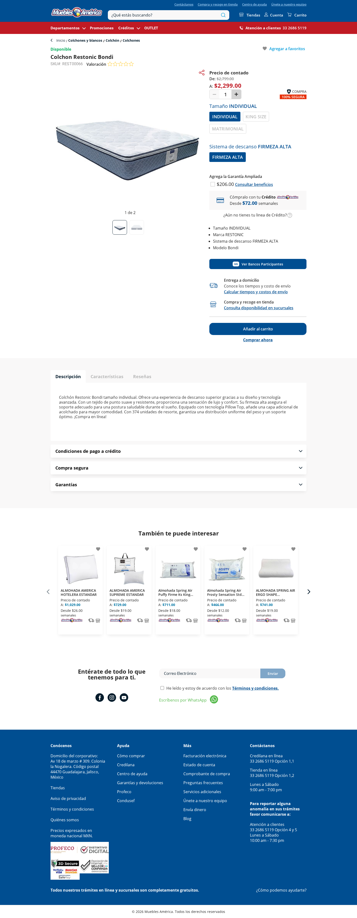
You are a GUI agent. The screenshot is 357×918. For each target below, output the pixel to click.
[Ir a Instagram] (112, 698)
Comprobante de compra (206, 773)
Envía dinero (194, 809)
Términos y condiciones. (255, 688)
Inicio (61, 40)
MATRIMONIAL (228, 129)
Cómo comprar (131, 755)
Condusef (126, 800)
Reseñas (142, 376)
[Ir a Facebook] (99, 698)
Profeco (124, 791)
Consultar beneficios (254, 184)
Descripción (68, 376)
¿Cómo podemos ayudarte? (281, 890)
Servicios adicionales (202, 791)
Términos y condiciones (72, 809)
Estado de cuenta (199, 764)
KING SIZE (256, 117)
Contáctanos (183, 4)
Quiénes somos (65, 819)
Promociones (101, 27)
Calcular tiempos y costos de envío (256, 292)
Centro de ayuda (254, 4)
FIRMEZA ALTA (227, 157)
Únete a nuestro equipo (288, 4)
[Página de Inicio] (77, 11)
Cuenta (276, 15)
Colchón (112, 40)
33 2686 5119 (294, 27)
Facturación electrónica (204, 755)
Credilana (126, 764)
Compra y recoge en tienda (218, 4)
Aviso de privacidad (68, 798)
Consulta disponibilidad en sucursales (258, 308)
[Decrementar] (214, 94)
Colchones (131, 40)
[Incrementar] (236, 94)
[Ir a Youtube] (124, 698)
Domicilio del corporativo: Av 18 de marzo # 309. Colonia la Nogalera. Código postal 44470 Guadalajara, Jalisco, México (78, 766)
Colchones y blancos (85, 40)
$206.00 (226, 184)
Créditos (126, 27)
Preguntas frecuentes (203, 782)
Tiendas (253, 15)
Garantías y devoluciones (140, 782)
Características (107, 376)
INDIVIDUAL (225, 117)
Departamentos (65, 27)
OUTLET (151, 27)
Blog (187, 818)
